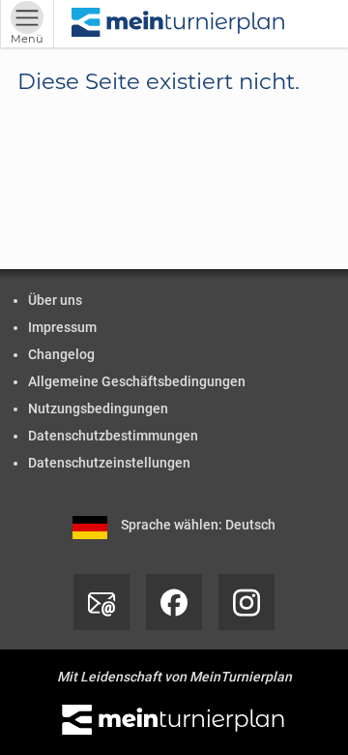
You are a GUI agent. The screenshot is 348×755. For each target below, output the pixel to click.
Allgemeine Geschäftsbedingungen (137, 381)
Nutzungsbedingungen (98, 408)
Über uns (55, 300)
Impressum (62, 327)
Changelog (61, 354)
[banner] (179, 23)
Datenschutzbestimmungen (113, 435)
